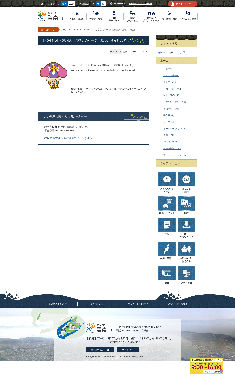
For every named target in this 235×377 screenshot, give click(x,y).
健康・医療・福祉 (172, 88)
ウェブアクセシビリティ (137, 303)
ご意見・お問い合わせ (177, 303)
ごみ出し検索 (170, 142)
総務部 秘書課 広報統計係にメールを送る (68, 138)
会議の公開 (169, 135)
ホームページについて (174, 128)
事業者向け (169, 115)
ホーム (64, 29)
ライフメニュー (171, 122)
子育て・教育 (170, 82)
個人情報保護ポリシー (57, 303)
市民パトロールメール (174, 155)
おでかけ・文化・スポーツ (176, 102)
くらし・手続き (171, 75)
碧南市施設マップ (172, 148)
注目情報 (167, 68)
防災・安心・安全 (172, 95)
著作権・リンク (97, 303)
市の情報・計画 (171, 108)
